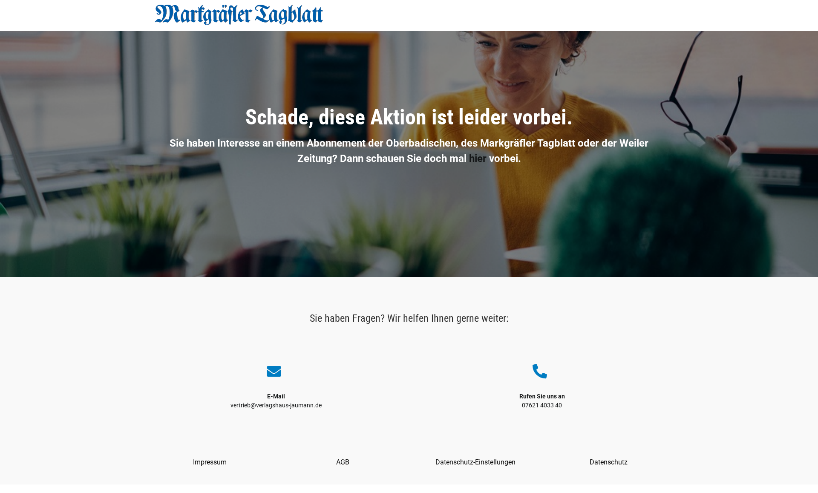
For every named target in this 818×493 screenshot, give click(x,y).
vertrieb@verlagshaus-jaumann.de (276, 405)
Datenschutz (609, 462)
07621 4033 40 (542, 405)
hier (478, 158)
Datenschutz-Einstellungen (475, 462)
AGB (342, 462)
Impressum (210, 462)
